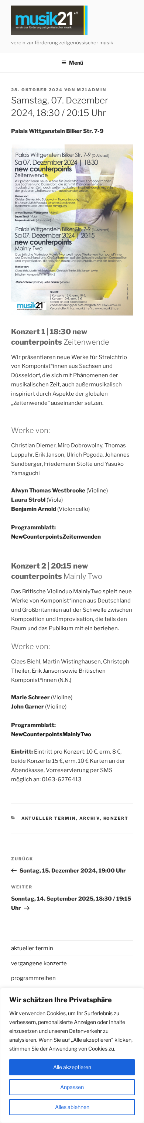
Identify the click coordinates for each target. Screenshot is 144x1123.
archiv (89, 818)
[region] (72, 1055)
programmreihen (33, 978)
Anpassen (72, 1087)
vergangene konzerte (39, 963)
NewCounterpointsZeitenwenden (56, 536)
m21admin (91, 89)
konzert (116, 818)
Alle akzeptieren (72, 1067)
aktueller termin (48, 818)
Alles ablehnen (72, 1107)
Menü (76, 62)
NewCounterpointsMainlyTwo (51, 734)
